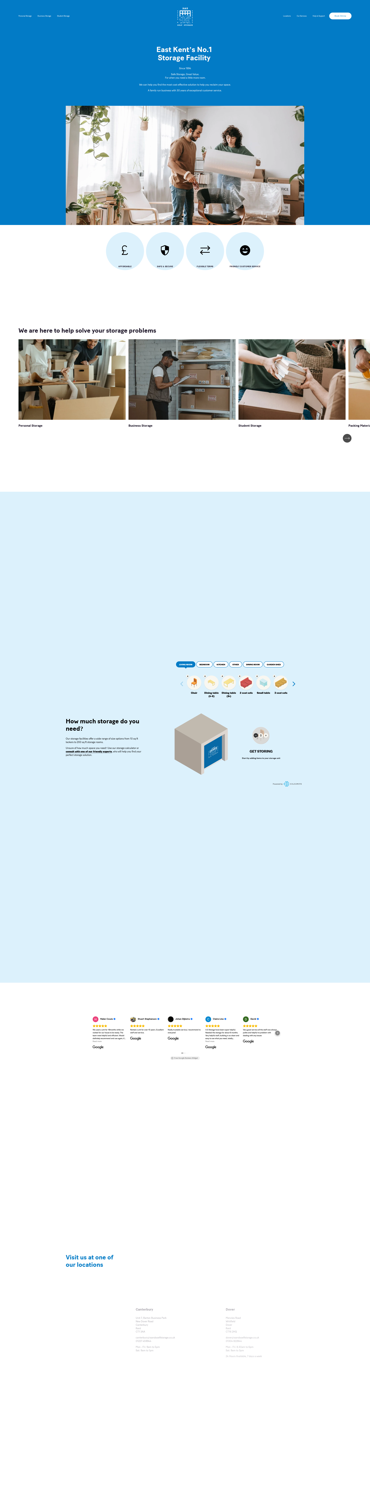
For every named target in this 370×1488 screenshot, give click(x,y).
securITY (165, 250)
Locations (287, 16)
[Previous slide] (182, 684)
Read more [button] (97, 1041)
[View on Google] (95, 1019)
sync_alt (205, 250)
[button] (92, 1033)
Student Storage (63, 16)
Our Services (302, 16)
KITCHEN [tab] (221, 664)
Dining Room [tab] (253, 664)
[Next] (347, 438)
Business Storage (44, 16)
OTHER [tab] (235, 664)
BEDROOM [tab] (204, 664)
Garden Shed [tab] (274, 664)
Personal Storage (25, 16)
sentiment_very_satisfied (245, 250)
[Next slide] (294, 684)
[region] (185, 384)
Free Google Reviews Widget (186, 1058)
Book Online (340, 16)
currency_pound (125, 250)
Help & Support (319, 16)
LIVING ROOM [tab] (185, 664)
